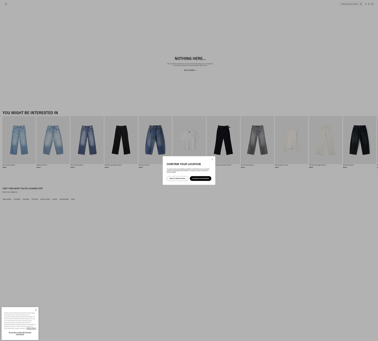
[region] (20, 323)
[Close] (36, 310)
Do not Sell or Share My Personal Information (20, 333)
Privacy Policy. (31, 328)
